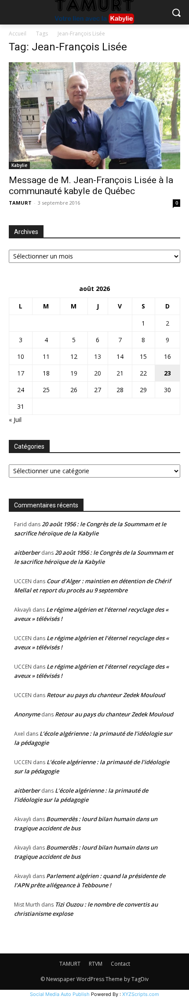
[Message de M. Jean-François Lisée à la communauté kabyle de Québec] (94, 115)
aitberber (27, 552)
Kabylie (19, 165)
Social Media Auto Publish (60, 994)
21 (120, 373)
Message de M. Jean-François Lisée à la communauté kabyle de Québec (91, 185)
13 (97, 356)
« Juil (15, 419)
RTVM (95, 963)
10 (20, 356)
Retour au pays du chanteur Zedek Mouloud (106, 695)
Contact (120, 963)
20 (97, 373)
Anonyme (27, 714)
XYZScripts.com (140, 994)
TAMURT (20, 202)
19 (73, 373)
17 (20, 373)
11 (46, 356)
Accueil (17, 33)
